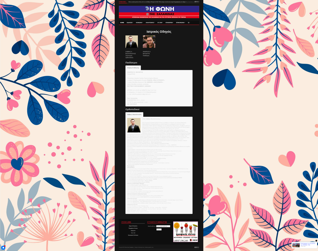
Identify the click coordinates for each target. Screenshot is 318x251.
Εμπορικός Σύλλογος (133, 235)
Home (122, 22)
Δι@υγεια (133, 230)
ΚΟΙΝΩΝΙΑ (139, 22)
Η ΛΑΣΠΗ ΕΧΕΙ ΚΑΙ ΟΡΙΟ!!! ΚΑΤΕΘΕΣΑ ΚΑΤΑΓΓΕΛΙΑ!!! (142, 1)
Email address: (152, 226)
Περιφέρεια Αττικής (133, 228)
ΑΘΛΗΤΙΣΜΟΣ (150, 22)
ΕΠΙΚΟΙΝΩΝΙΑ (180, 22)
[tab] (133, 67)
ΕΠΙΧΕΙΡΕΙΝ (169, 22)
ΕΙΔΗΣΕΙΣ (129, 22)
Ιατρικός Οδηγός (159, 31)
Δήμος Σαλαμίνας (133, 226)
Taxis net (133, 232)
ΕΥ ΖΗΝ (160, 22)
